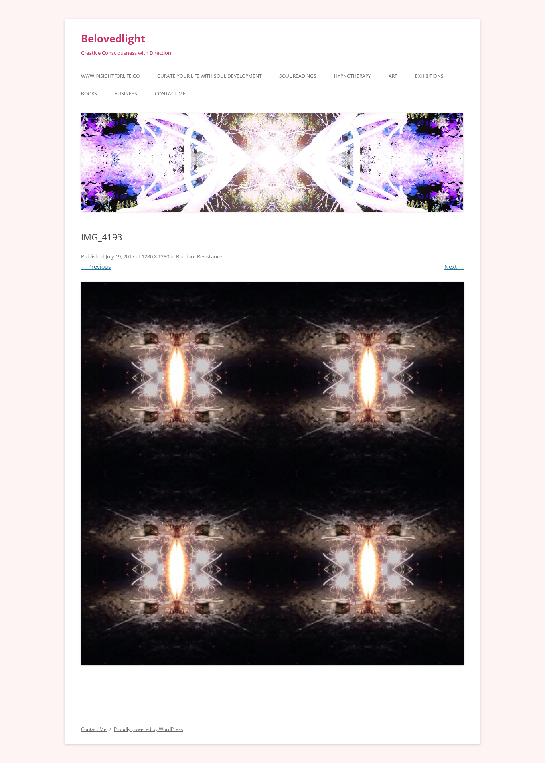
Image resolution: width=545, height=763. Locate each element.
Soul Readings (297, 76)
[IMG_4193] (272, 473)
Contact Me (170, 93)
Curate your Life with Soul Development (209, 76)
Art (393, 76)
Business (126, 93)
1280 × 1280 (155, 256)
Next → (454, 266)
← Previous (96, 266)
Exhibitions (429, 76)
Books (89, 93)
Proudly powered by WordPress (148, 729)
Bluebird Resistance (199, 256)
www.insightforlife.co (110, 76)
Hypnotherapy (352, 76)
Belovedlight (113, 38)
